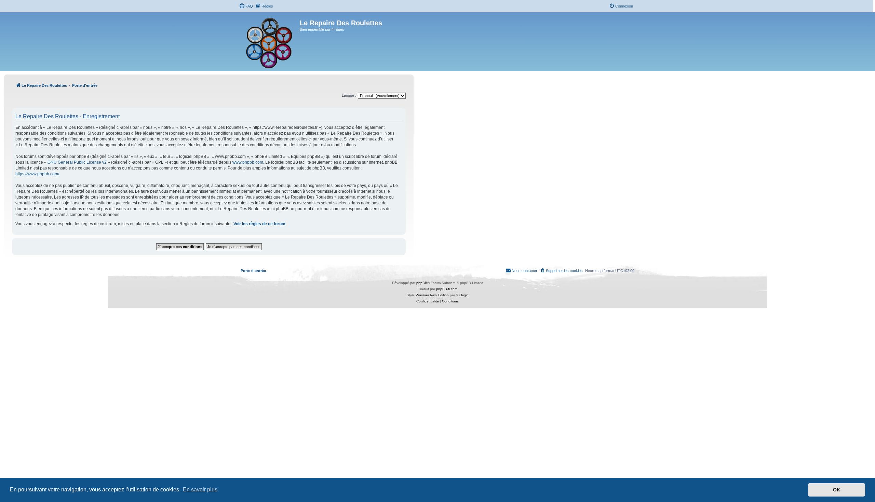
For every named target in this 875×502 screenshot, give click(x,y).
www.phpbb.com (247, 162)
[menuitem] (246, 6)
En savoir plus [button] (200, 489)
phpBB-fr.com (446, 289)
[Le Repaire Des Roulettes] (270, 41)
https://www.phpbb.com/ (37, 174)
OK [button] (836, 489)
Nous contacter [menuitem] (524, 271)
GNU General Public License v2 (77, 162)
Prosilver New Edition (432, 295)
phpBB (421, 283)
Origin (464, 295)
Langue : (349, 95)
